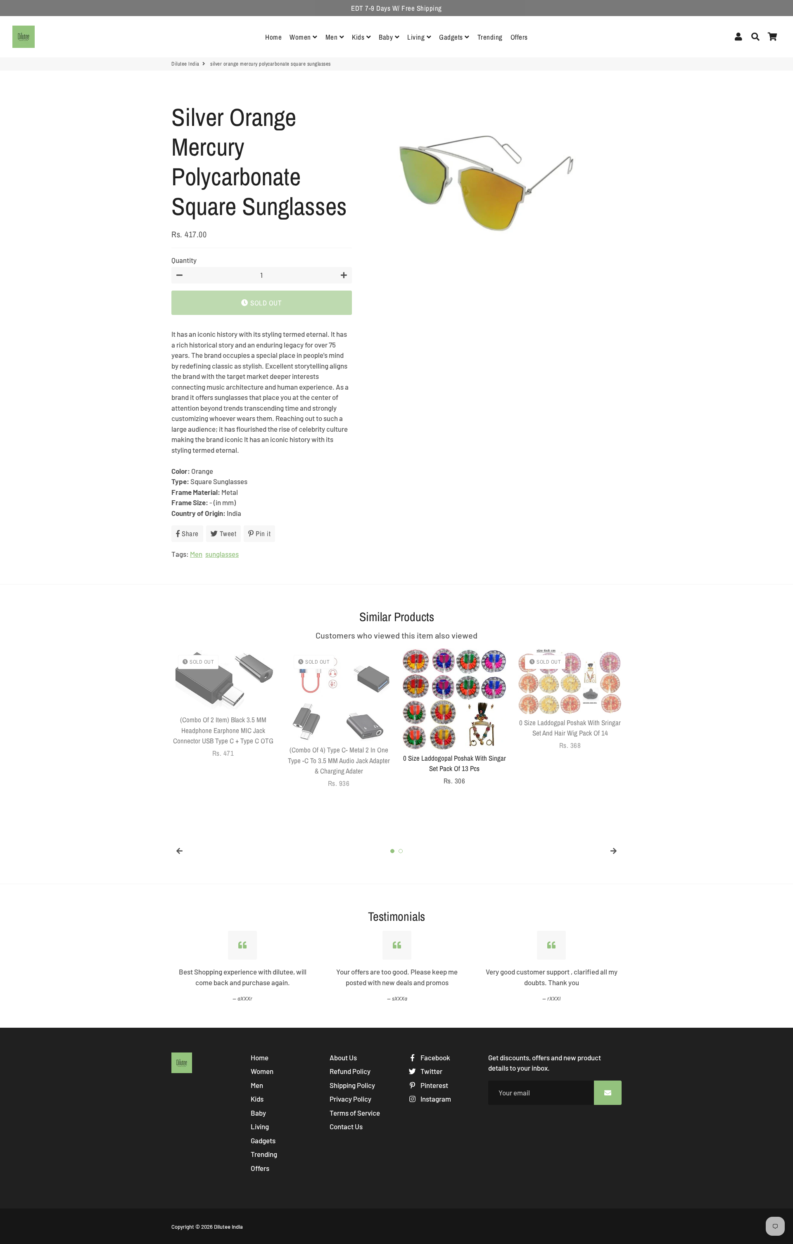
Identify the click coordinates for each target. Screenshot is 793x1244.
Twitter (430, 1071)
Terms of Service (355, 1113)
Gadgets (452, 37)
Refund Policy (350, 1071)
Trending (490, 37)
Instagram (435, 1099)
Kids (359, 37)
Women (301, 37)
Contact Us (346, 1126)
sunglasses (222, 554)
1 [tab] (392, 851)
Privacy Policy (350, 1099)
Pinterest (433, 1085)
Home (273, 37)
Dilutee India (185, 63)
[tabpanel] (223, 703)
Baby (387, 37)
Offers (519, 37)
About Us (343, 1057)
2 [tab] (401, 851)
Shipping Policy (352, 1085)
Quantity (184, 260)
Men (332, 37)
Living (417, 37)
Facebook (434, 1057)
